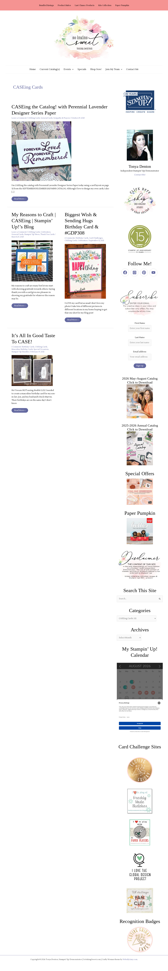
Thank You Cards (47, 234)
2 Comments (70, 238)
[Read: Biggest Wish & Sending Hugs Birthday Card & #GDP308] (87, 271)
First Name (140, 323)
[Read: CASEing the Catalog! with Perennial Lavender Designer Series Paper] (43, 151)
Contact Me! (139, 175)
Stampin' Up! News (32, 234)
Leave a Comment (19, 118)
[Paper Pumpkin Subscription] (140, 531)
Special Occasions (41, 349)
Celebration (46, 232)
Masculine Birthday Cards (22, 349)
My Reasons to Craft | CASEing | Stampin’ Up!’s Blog (34, 220)
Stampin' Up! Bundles (20, 352)
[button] (72, 69)
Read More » (19, 198)
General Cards (47, 118)
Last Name (140, 337)
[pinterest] (144, 272)
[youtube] (154, 272)
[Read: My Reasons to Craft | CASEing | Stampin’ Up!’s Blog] (34, 260)
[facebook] (125, 272)
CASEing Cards (34, 118)
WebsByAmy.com (130, 959)
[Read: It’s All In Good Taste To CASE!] (34, 370)
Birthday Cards (82, 238)
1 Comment (16, 347)
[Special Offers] (140, 492)
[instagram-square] (135, 272)
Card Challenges (96, 238)
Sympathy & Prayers (61, 118)
